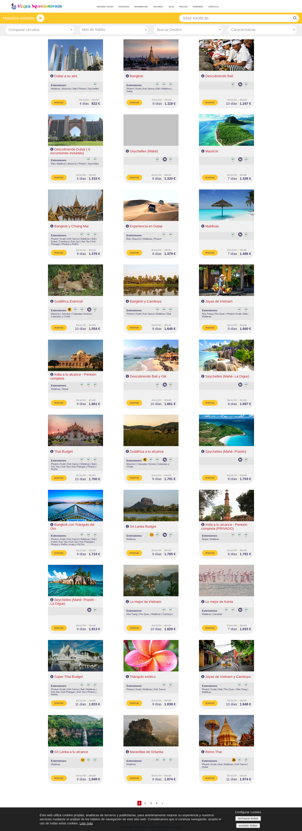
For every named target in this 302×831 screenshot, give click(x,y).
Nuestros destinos (19, 18)
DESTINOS (158, 7)
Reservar (58, 102)
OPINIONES (198, 7)
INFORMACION (141, 7)
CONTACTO (213, 7)
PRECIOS (183, 7)
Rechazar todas (248, 818)
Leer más (86, 823)
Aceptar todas (248, 825)
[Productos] (40, 18)
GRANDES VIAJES (105, 7)
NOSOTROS (124, 7)
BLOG (171, 7)
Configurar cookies (248, 812)
